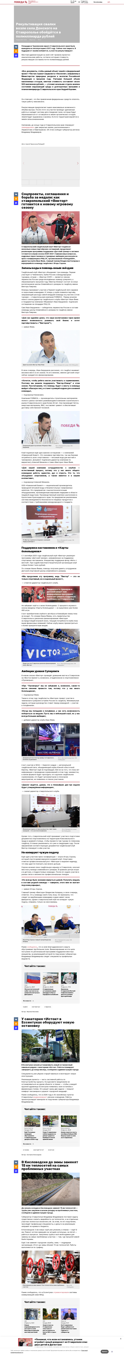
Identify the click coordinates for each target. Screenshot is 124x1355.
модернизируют (40, 1097)
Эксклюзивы (97, 2)
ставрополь (47, 1007)
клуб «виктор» (36, 1007)
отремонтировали (61, 1292)
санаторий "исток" (38, 1150)
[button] (25, 1342)
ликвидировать (28, 127)
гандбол (25, 1007)
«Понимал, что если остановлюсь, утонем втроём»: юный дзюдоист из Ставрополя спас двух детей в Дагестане (61, 1342)
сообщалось (32, 947)
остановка (26, 1150)
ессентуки (51, 1150)
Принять (104, 1351)
